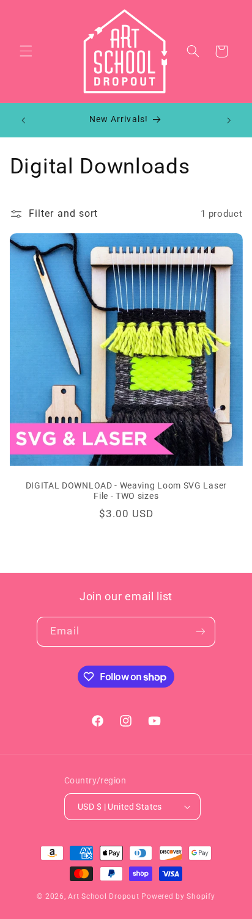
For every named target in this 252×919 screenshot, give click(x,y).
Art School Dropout (103, 896)
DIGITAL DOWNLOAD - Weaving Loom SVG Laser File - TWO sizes (125, 491)
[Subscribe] (200, 632)
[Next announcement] (228, 120)
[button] (26, 51)
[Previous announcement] (23, 120)
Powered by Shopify (178, 896)
